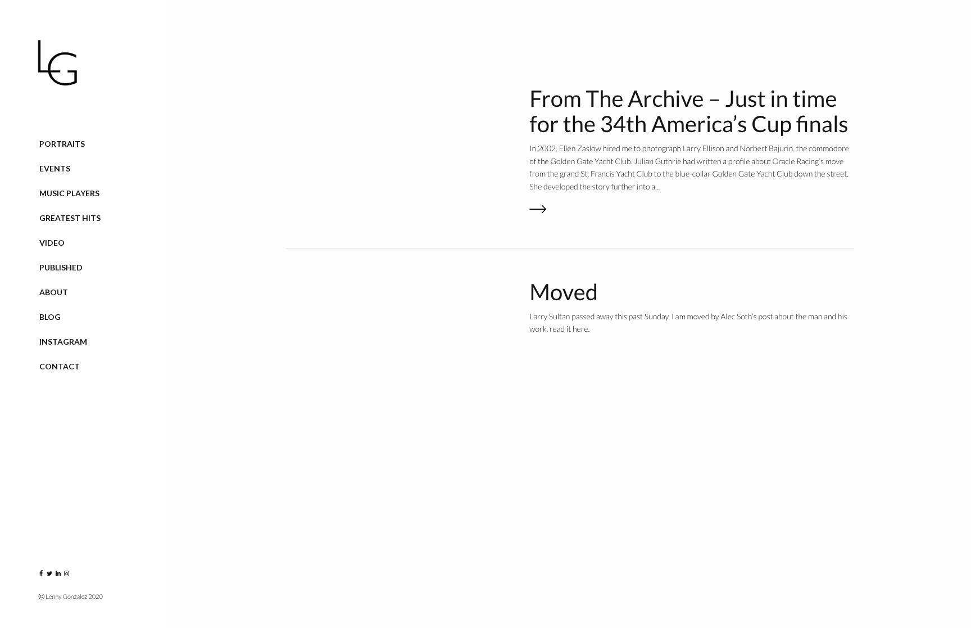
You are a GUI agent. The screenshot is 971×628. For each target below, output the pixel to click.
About (53, 292)
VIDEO (52, 242)
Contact (59, 366)
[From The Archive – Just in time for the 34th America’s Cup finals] (691, 210)
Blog (50, 317)
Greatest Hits (70, 218)
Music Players (69, 193)
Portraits (62, 143)
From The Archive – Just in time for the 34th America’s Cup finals (688, 111)
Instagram (63, 341)
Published (61, 267)
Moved (563, 291)
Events (54, 168)
